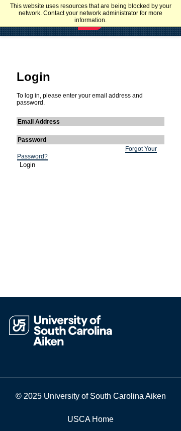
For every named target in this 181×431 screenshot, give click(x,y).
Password (32, 139)
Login (27, 164)
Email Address (39, 121)
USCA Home (90, 418)
